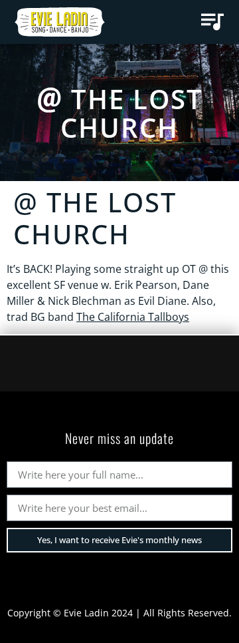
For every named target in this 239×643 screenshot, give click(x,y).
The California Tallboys (132, 317)
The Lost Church (131, 113)
